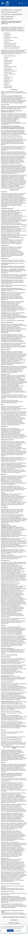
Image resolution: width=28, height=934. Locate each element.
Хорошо (10, 930)
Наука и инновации (14, 923)
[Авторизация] (22, 3)
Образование (14, 920)
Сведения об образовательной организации (14, 917)
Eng (25, 3)
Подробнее (18, 930)
